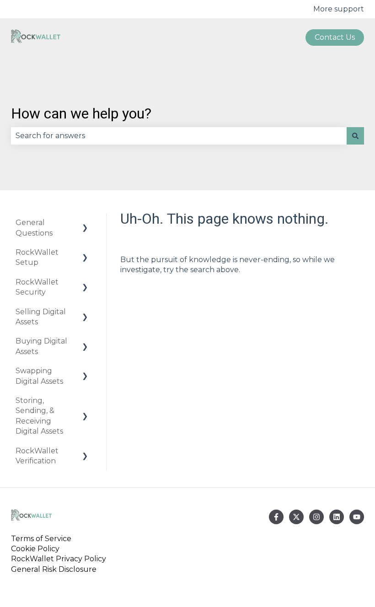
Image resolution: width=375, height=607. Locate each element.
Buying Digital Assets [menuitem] (41, 346)
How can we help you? (81, 113)
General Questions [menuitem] (34, 227)
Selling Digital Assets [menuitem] (41, 316)
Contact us (335, 37)
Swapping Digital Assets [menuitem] (39, 375)
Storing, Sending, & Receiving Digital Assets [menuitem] (39, 415)
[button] (85, 223)
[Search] (355, 136)
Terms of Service (43, 538)
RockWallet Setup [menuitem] (37, 257)
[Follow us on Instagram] (316, 517)
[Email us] (336, 517)
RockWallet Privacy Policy (58, 558)
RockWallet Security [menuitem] (37, 287)
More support (338, 9)
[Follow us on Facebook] (276, 517)
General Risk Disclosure (53, 569)
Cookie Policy (35, 548)
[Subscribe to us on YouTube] (356, 517)
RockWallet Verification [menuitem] (37, 455)
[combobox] (179, 136)
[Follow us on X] (296, 517)
